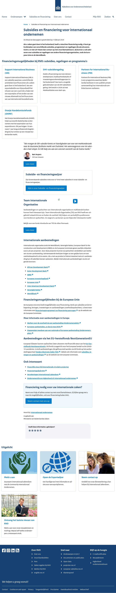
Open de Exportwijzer (53, 477)
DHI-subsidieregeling (53, 69)
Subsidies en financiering (39, 16)
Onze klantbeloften (41, 558)
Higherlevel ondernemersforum (100, 562)
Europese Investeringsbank (37, 278)
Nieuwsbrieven (98, 558)
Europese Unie (32, 282)
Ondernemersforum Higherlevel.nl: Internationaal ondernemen (51, 378)
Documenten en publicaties (73, 558)
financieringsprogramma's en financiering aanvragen (55, 310)
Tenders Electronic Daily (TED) (47, 352)
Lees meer (30, 164)
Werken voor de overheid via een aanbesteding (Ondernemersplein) (53, 323)
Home (4, 16)
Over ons (57, 16)
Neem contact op (90, 477)
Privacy (30, 589)
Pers (35, 561)
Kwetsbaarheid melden (69, 589)
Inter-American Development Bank (40, 286)
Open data (67, 561)
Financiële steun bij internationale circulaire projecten (48, 367)
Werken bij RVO (40, 569)
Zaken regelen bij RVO (42, 565)
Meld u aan (9, 477)
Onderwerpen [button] (16, 16)
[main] (58, 282)
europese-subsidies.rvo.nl (73, 569)
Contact (68, 16)
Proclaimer (55, 589)
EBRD (29, 275)
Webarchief (84, 589)
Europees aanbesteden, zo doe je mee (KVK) (44, 327)
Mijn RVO (97, 16)
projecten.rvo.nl (69, 565)
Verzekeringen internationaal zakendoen (43, 374)
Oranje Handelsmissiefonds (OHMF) (18, 112)
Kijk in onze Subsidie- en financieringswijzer (46, 188)
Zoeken (107, 16)
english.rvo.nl (39, 573)
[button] (75, 201)
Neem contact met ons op (39, 401)
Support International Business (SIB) (20, 71)
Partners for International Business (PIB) (95, 71)
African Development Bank (37, 267)
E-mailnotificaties (99, 554)
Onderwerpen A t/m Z (71, 554)
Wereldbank (32, 293)
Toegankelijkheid (41, 589)
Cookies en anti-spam (18, 589)
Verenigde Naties (33, 290)
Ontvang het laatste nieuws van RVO (19, 522)
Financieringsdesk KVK (36, 371)
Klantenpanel (68, 573)
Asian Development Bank (37, 271)
